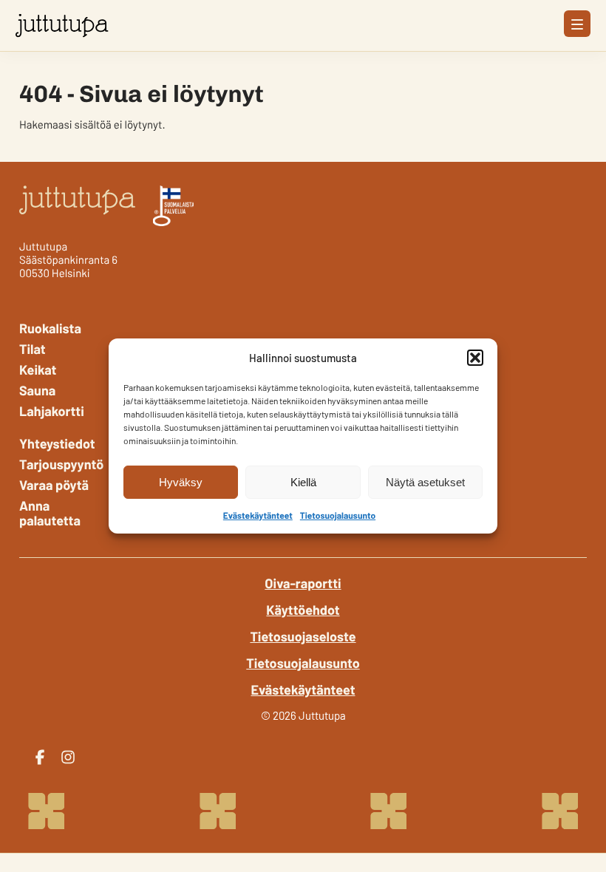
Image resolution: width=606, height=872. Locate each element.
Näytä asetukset (425, 482)
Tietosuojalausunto (337, 516)
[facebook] (40, 757)
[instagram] (68, 757)
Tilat (32, 348)
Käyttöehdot (302, 610)
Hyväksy (180, 482)
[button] (475, 357)
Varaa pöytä (54, 484)
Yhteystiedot (57, 443)
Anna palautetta (50, 513)
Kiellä (303, 482)
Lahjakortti (51, 410)
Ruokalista (50, 328)
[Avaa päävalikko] (577, 23)
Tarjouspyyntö (59, 464)
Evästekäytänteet (258, 516)
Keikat (37, 369)
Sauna (37, 390)
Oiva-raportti (303, 583)
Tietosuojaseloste (302, 636)
